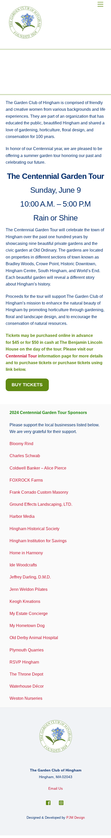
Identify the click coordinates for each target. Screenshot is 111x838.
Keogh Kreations (25, 601)
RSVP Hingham (24, 662)
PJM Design (75, 817)
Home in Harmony (26, 553)
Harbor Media (22, 516)
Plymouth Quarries (27, 650)
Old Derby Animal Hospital (34, 638)
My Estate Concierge (29, 613)
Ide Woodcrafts (23, 565)
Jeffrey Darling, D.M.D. (30, 577)
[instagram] (61, 802)
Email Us (55, 788)
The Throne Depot (26, 674)
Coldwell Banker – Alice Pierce (38, 468)
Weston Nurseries (26, 698)
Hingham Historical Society (35, 529)
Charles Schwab (25, 456)
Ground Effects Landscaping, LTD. (41, 504)
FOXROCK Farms (26, 480)
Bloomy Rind (21, 443)
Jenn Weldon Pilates (28, 589)
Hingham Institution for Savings (38, 541)
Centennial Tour (21, 356)
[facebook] (48, 802)
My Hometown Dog (27, 625)
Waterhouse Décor (27, 686)
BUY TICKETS (27, 384)
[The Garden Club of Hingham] (25, 37)
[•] (47, 89)
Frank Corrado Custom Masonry (39, 492)
